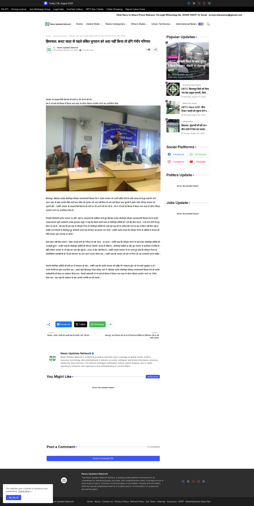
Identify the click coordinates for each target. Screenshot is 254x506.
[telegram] (209, 3)
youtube (200, 161)
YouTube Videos (75, 9)
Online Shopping (114, 9)
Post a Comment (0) (103, 458)
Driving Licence (18, 9)
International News (186, 23)
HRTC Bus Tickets (94, 9)
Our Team (151, 501)
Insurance (172, 501)
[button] (201, 24)
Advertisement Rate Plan (198, 501)
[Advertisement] (103, 77)
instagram (178, 161)
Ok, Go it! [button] (13, 497)
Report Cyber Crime (135, 9)
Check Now (24, 491)
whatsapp (200, 154)
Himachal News (60, 36)
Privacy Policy (122, 501)
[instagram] (204, 3)
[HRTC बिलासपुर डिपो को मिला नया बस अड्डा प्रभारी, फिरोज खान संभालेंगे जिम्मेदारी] (173, 89)
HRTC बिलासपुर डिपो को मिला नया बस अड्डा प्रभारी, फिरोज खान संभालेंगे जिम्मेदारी (195, 91)
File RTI (4, 9)
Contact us (107, 501)
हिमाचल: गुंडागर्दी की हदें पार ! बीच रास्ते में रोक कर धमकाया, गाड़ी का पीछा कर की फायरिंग (194, 127)
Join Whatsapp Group (39, 9)
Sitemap (161, 501)
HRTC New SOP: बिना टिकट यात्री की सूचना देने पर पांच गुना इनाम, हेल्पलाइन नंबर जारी (194, 109)
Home (79, 23)
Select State (93, 23)
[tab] (79, 23)
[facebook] (189, 3)
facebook (178, 154)
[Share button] (111, 324)
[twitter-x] (194, 3)
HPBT (181, 501)
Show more (153, 376)
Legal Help (58, 9)
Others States (138, 23)
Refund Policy (137, 501)
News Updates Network (76, 353)
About (98, 501)
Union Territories (161, 23)
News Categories (115, 23)
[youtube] (199, 3)
